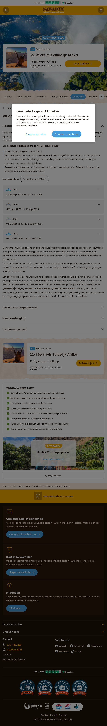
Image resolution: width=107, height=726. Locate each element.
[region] (53, 123)
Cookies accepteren (66, 134)
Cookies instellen (36, 134)
